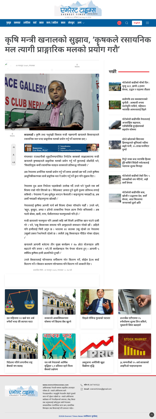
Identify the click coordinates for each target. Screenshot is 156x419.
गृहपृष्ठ (8, 23)
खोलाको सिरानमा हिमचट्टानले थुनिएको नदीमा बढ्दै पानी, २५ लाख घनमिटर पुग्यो (135, 144)
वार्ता (34, 23)
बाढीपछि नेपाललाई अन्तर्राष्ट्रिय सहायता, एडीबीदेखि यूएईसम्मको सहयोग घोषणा (136, 124)
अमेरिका (26, 23)
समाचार (17, 23)
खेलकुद (71, 23)
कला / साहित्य (52, 23)
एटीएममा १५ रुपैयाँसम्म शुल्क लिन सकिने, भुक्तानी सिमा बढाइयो (133, 321)
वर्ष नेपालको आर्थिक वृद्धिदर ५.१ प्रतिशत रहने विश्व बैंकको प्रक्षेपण (58, 366)
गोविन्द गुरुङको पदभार (96, 318)
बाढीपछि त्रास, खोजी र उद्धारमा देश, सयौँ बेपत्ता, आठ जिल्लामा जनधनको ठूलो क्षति (134, 197)
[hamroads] (61, 147)
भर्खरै (112, 71)
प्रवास (41, 23)
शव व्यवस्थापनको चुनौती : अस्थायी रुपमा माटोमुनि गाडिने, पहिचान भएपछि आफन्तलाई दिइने (134, 104)
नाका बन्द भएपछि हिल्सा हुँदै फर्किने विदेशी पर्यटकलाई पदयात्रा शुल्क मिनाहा (136, 162)
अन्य (79, 23)
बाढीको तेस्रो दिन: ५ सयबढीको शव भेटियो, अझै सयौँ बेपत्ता (136, 179)
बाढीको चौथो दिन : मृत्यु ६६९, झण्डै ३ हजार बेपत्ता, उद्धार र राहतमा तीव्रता (136, 86)
